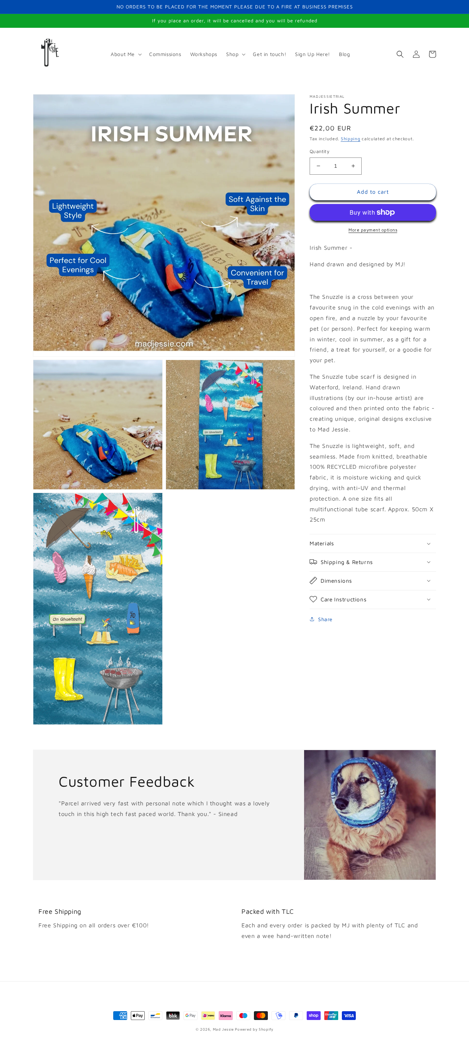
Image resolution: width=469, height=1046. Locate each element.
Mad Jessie (223, 1029)
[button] (125, 54)
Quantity (319, 151)
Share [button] (325, 619)
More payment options (372, 230)
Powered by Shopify (254, 1029)
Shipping (351, 138)
